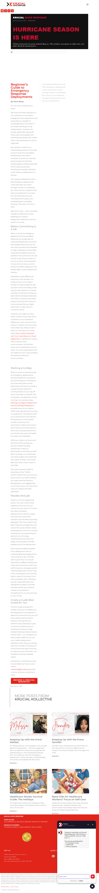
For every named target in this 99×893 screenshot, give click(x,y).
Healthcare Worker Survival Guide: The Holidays (26, 798)
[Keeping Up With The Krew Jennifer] (70, 724)
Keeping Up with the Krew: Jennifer (68, 741)
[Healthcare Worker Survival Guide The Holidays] (28, 781)
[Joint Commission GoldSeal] (27, 837)
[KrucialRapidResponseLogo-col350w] (15, 4)
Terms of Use (14, 886)
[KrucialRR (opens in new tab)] (5, 10)
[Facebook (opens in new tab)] (2, 10)
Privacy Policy (5, 886)
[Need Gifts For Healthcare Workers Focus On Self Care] (70, 781)
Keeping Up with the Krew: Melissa (26, 741)
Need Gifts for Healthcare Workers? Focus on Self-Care (69, 798)
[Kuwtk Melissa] (28, 724)
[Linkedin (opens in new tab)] (12, 10)
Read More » (13, 763)
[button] (87, 4)
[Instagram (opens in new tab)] (8, 10)
